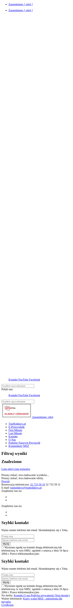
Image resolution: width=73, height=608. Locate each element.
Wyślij (6, 544)
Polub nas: (7, 389)
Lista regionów (21, 469)
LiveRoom (7, 604)
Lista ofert (7, 469)
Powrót (5, 481)
